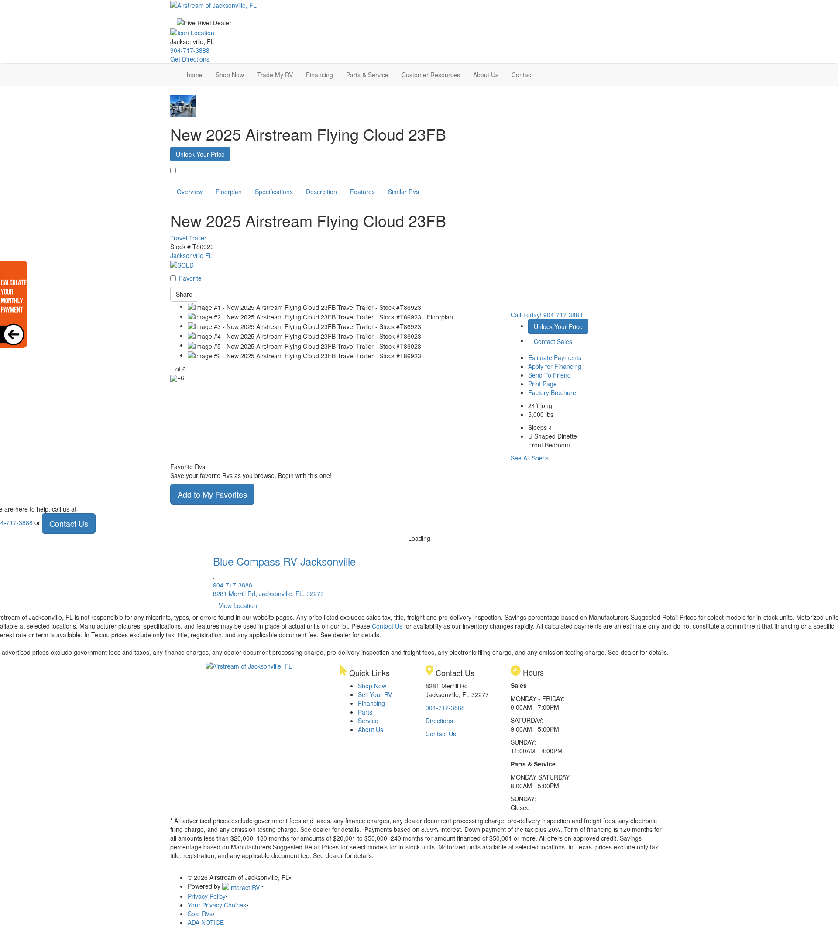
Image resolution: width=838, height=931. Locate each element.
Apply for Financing (554, 366)
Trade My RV (275, 74)
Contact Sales (553, 341)
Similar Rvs (403, 191)
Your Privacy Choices (217, 904)
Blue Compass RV (284, 561)
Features (362, 191)
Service (368, 720)
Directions (439, 720)
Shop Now (230, 74)
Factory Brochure (552, 392)
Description (321, 191)
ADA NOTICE (206, 922)
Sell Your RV (375, 694)
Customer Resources (431, 74)
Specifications (274, 191)
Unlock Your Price (200, 154)
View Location (238, 605)
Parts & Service (367, 74)
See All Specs (530, 457)
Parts (365, 712)
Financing (319, 74)
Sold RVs (200, 913)
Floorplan (229, 191)
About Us (485, 74)
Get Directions (190, 59)
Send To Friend (549, 375)
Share (184, 294)
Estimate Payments (554, 357)
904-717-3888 (190, 50)
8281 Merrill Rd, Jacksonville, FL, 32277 (268, 593)
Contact (522, 74)
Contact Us (68, 523)
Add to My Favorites (212, 494)
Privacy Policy (207, 896)
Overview (190, 191)
